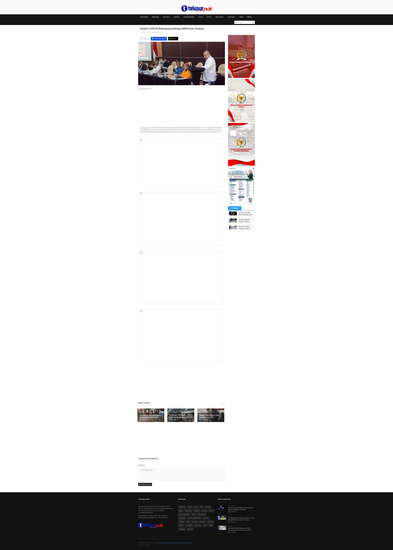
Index (193, 514)
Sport (210, 525)
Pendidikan (189, 525)
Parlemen (210, 521)
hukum (211, 510)
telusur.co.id (144, 128)
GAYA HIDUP (219, 17)
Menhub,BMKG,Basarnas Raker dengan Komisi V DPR (180, 416)
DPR (201, 507)
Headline (196, 510)
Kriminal (205, 518)
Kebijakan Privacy (162, 543)
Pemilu (181, 525)
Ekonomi (207, 507)
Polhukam (197, 525)
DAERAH (176, 17)
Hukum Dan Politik (184, 514)
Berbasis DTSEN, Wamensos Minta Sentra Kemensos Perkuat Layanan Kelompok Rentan (239, 530)
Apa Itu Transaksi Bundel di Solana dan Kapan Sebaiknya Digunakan (240, 508)
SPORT (209, 17)
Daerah (190, 507)
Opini (241, 17)
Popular (235, 208)
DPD (196, 507)
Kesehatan (182, 518)
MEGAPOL (166, 17)
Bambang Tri (156, 32)
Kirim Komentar (146, 484)
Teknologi (182, 529)
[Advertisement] (181, 109)
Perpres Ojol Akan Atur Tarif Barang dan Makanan (209, 416)
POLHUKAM (144, 17)
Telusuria (190, 529)
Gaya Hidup (188, 510)
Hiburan (204, 510)
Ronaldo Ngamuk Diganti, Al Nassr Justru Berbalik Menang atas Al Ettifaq (241, 519)
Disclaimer (184, 543)
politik (205, 525)
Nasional (194, 521)
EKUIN (200, 17)
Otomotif (202, 521)
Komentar (141, 465)
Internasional (201, 514)
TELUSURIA (231, 17)
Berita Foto (182, 507)
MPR (188, 521)
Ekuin (180, 510)
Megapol (181, 521)
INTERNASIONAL (188, 17)
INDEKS (249, 17)
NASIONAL (155, 17)
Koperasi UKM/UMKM (194, 518)
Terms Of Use (146, 545)
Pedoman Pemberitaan (174, 543)
